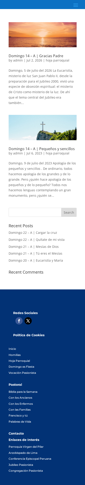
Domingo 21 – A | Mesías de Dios (34, 246)
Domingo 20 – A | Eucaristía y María (36, 260)
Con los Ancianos (20, 397)
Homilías (15, 355)
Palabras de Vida (20, 421)
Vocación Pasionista (22, 372)
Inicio (12, 348)
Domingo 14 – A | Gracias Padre (36, 55)
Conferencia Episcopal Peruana (30, 458)
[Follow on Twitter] (28, 320)
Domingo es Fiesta (21, 366)
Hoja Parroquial (19, 360)
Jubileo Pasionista (21, 464)
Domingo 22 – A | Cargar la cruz (33, 232)
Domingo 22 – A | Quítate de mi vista (37, 239)
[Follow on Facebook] (19, 320)
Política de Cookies (28, 335)
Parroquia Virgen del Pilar (26, 446)
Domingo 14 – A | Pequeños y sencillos (42, 148)
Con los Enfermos (21, 403)
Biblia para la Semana (23, 391)
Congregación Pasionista (26, 470)
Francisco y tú (18, 415)
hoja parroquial (57, 60)
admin (18, 60)
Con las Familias (20, 409)
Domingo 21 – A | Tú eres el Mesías (35, 253)
